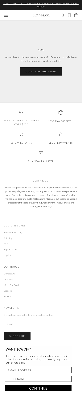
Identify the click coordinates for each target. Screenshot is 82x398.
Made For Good (11, 285)
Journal (7, 296)
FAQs (6, 244)
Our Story (9, 279)
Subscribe (17, 336)
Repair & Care (10, 249)
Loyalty (7, 255)
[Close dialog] (73, 344)
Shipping (8, 238)
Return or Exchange (13, 232)
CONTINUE (38, 388)
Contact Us (9, 273)
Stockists (8, 290)
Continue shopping (41, 71)
